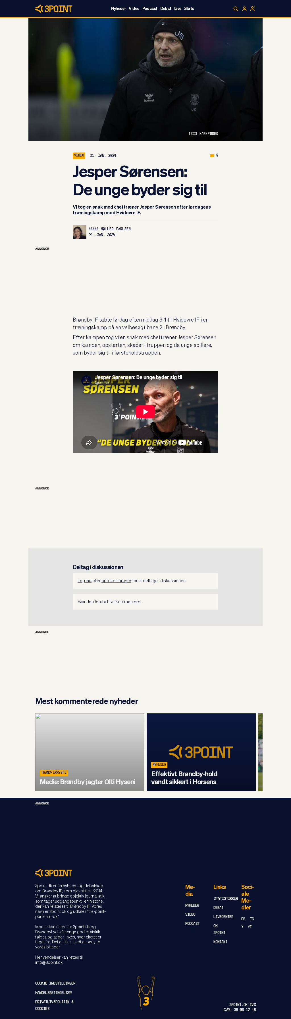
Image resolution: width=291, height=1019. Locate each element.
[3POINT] (145, 873)
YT (249, 927)
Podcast (149, 9)
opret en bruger (116, 581)
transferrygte (53, 773)
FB (243, 919)
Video (134, 9)
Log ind (85, 581)
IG (252, 919)
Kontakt (220, 942)
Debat (165, 9)
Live (177, 9)
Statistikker (225, 899)
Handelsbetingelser (53, 993)
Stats (189, 9)
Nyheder (118, 9)
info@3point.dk (49, 963)
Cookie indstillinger (55, 983)
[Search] (235, 8)
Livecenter (223, 917)
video (79, 155)
